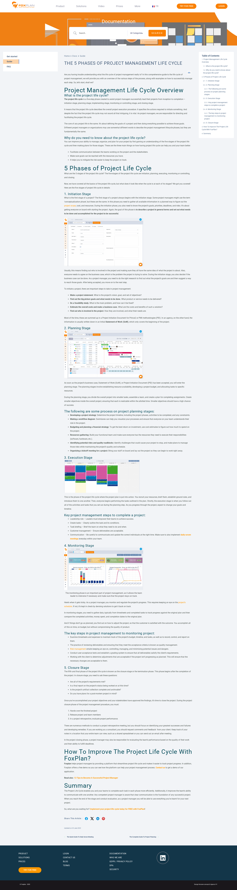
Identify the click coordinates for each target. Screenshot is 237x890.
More (137, 6)
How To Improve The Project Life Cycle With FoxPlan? (215, 128)
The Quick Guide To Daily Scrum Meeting (80, 837)
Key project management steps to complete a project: (215, 103)
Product (60, 6)
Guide (82, 56)
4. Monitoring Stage (213, 109)
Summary (207, 133)
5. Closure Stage (212, 123)
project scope (70, 205)
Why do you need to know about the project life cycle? (216, 71)
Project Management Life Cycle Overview (214, 60)
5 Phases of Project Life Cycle (214, 77)
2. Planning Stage (212, 85)
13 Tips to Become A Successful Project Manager (96, 778)
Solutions (81, 6)
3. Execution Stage (213, 98)
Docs (74, 56)
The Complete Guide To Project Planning (142, 837)
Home (67, 56)
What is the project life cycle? (217, 66)
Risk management (78, 649)
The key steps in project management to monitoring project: (215, 116)
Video (101, 6)
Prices (119, 6)
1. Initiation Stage (212, 81)
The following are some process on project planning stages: (215, 91)
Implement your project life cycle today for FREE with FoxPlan (117, 809)
